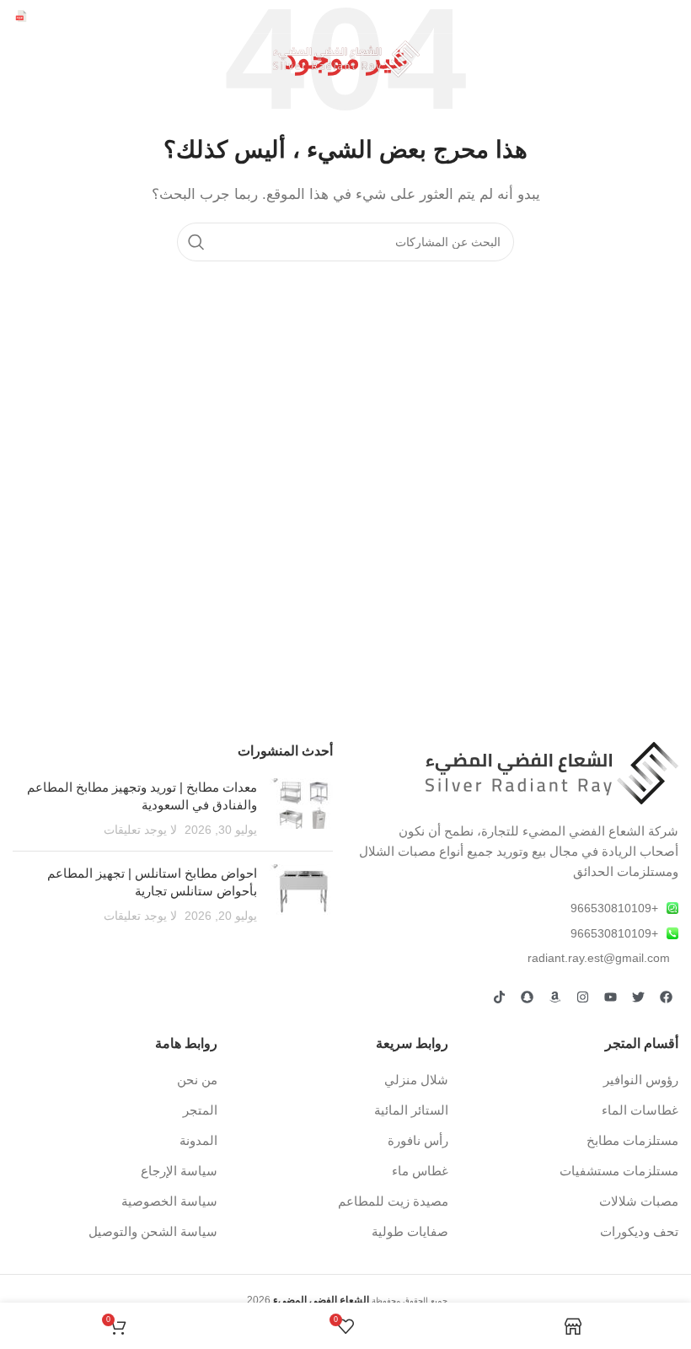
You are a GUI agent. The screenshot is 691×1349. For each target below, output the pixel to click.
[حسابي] (21, 59)
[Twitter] (638, 996)
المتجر (200, 1110)
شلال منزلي (416, 1079)
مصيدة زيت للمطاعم (393, 1201)
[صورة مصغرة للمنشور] (301, 808)
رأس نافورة (418, 1140)
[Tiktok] (499, 996)
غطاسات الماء (640, 1110)
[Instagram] (582, 996)
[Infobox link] (65, 16)
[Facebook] (665, 996)
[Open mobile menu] (670, 59)
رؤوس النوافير (640, 1079)
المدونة (198, 1140)
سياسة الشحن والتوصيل (152, 1231)
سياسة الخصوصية (169, 1201)
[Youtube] (610, 996)
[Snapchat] (526, 996)
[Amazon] (554, 996)
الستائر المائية (411, 1110)
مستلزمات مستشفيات (619, 1171)
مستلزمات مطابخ (632, 1140)
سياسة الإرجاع (179, 1171)
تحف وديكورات (639, 1231)
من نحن (197, 1079)
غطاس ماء (420, 1171)
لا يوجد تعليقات (140, 830)
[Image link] (552, 772)
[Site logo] (346, 58)
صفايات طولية (410, 1231)
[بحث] (196, 242)
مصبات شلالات (638, 1201)
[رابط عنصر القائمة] (518, 908)
